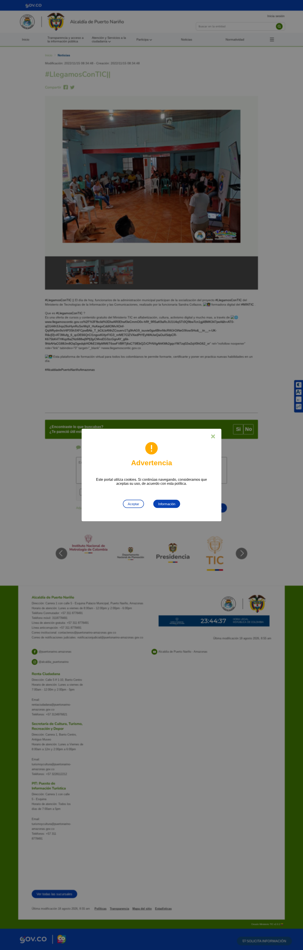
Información (166, 504)
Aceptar (133, 504)
